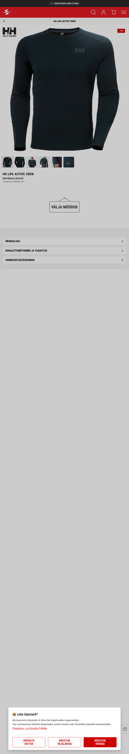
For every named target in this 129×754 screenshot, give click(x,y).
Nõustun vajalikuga (64, 742)
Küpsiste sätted (28, 742)
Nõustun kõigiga (100, 742)
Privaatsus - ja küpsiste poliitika (29, 728)
